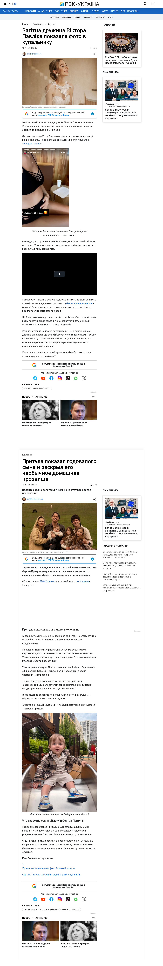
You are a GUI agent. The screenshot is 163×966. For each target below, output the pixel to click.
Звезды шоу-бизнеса (70, 909)
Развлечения (38, 24)
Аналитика (45, 11)
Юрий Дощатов (112, 104)
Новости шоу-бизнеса (49, 909)
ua (4, 4)
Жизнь (85, 11)
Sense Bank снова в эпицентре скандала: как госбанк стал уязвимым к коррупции (121, 113)
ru (15, 4)
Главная (25, 24)
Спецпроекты (129, 11)
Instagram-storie (31, 143)
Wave (105, 11)
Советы (77, 17)
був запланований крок (79, 303)
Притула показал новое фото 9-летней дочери (48, 868)
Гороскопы (88, 17)
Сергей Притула (30, 909)
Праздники (66, 17)
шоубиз (27, 388)
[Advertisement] (59, 607)
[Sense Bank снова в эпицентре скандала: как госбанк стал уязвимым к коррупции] (121, 90)
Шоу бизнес (54, 17)
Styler (114, 11)
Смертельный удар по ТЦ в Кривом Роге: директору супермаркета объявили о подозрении (120, 555)
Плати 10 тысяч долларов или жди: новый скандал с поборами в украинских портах (120, 577)
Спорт (95, 11)
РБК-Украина (46, 581)
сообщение (82, 581)
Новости (30, 11)
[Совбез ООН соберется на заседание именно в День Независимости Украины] (121, 43)
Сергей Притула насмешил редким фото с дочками (51, 874)
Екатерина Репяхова (42, 388)
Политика (61, 11)
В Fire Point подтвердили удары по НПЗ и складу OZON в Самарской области (120, 566)
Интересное (100, 17)
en (10, 4)
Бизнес (74, 11)
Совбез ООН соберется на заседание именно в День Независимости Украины (121, 60)
